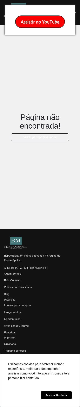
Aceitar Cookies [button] (56, 395)
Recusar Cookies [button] (23, 395)
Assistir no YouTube (40, 21)
